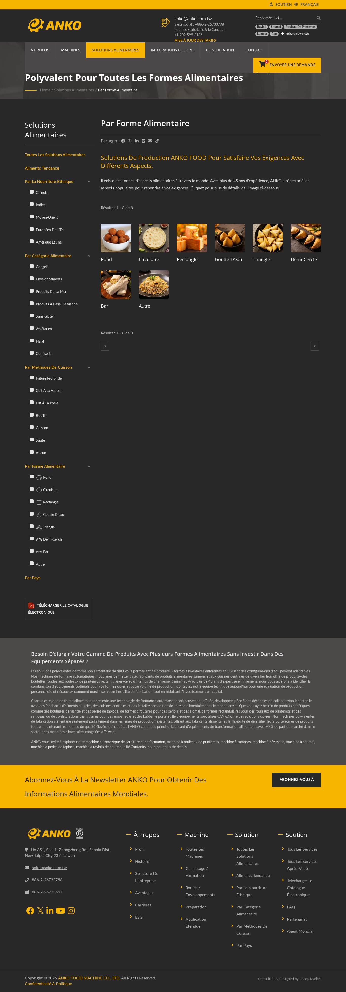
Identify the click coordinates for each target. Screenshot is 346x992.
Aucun (40, 453)
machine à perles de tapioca (52, 747)
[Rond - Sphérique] (116, 238)
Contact (254, 49)
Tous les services (302, 849)
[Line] (143, 141)
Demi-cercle (52, 539)
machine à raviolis (90, 747)
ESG (139, 917)
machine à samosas (236, 742)
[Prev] (105, 346)
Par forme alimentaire (117, 90)
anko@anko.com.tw (193, 19)
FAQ (291, 907)
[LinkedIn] (136, 141)
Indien (40, 205)
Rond (46, 477)
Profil (140, 849)
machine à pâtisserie (268, 742)
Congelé (41, 267)
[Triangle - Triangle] (268, 238)
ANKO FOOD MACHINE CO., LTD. (89, 978)
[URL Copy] (157, 141)
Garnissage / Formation (197, 872)
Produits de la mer (50, 292)
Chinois (41, 193)
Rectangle (50, 502)
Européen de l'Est (50, 230)
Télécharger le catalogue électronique (58, 609)
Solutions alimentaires (115, 49)
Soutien (283, 5)
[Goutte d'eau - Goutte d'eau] (230, 238)
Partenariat (297, 919)
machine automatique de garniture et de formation (125, 742)
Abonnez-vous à (297, 780)
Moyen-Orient (46, 217)
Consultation (220, 49)
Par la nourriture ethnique (49, 182)
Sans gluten (45, 317)
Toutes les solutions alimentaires (55, 155)
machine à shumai (300, 742)
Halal (39, 341)
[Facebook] (123, 141)
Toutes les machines (195, 852)
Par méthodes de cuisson (48, 367)
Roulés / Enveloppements (200, 891)
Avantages (144, 893)
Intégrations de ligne (172, 49)
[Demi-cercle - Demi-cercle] (306, 238)
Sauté (40, 440)
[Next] (315, 346)
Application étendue (196, 922)
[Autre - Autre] (154, 284)
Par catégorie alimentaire (48, 256)
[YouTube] (60, 911)
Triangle (48, 527)
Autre (40, 564)
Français (309, 5)
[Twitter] (130, 141)
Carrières (143, 905)
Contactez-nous (143, 747)
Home (45, 90)
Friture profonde (48, 378)
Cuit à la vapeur (48, 391)
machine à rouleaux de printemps (193, 742)
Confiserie (43, 354)
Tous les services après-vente (302, 865)
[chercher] (317, 18)
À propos (40, 49)
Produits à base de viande (56, 304)
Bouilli (40, 416)
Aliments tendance (42, 168)
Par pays (32, 578)
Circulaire (49, 490)
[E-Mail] (150, 141)
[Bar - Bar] (116, 284)
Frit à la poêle (46, 403)
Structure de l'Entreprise (146, 877)
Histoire (142, 861)
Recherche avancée (296, 33)
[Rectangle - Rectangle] (192, 238)
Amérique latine (48, 242)
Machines (70, 49)
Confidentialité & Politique (48, 984)
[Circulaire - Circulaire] (154, 238)
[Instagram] (71, 911)
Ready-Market (310, 978)
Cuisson (41, 428)
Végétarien (43, 329)
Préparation (196, 907)
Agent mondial (300, 931)
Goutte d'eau (53, 515)
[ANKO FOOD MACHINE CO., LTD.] (72, 834)
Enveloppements (48, 279)
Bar (45, 552)
